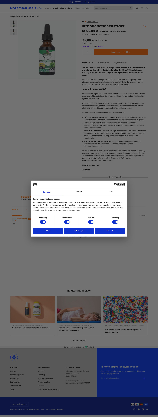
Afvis (48, 231)
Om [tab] (111, 192)
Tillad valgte (79, 231)
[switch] (67, 222)
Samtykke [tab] (47, 192)
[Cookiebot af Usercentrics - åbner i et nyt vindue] (115, 184)
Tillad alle (110, 231)
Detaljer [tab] (79, 192)
